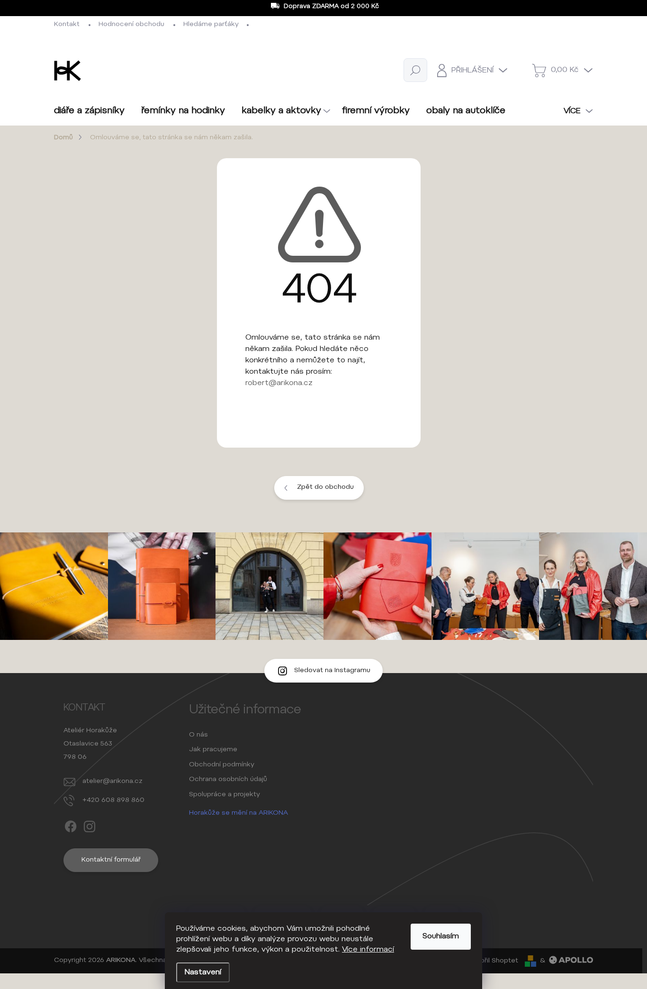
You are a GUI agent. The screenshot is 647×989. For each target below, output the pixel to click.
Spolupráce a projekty (224, 794)
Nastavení (203, 972)
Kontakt (67, 24)
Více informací (368, 949)
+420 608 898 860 (113, 800)
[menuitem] (93, 111)
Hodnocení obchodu (131, 24)
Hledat (415, 70)
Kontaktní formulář (111, 860)
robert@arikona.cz (279, 383)
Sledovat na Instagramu (332, 670)
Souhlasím (440, 936)
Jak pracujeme (213, 749)
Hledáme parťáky (211, 24)
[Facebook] (70, 825)
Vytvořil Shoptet (491, 961)
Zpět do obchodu (325, 487)
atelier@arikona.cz (112, 781)
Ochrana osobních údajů (228, 779)
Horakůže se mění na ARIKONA (238, 813)
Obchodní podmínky (221, 765)
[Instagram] (89, 825)
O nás (198, 735)
